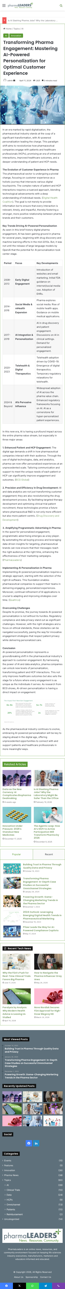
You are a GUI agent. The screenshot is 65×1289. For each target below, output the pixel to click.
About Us (18, 1277)
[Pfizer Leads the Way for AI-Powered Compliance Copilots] (12, 931)
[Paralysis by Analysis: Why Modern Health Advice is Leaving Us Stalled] (17, 996)
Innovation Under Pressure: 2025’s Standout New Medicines (13, 830)
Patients (11, 1209)
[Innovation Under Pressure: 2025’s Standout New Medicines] (17, 815)
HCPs (9, 1199)
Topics (16, 28)
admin (10, 80)
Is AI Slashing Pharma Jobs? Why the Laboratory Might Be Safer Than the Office (46, 794)
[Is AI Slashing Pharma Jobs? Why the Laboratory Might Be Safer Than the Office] (48, 778)
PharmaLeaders (12, 559)
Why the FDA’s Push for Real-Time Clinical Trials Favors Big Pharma (17, 976)
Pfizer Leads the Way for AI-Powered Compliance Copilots (41, 929)
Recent (49, 854)
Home (8, 28)
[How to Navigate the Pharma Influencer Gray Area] (48, 962)
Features (8, 1165)
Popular (16, 854)
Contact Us (45, 1277)
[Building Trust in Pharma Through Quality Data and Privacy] (12, 869)
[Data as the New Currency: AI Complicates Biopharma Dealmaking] (17, 778)
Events (7, 1160)
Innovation (16, 35)
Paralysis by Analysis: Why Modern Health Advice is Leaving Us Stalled (15, 1012)
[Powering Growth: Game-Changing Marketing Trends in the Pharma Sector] (12, 901)
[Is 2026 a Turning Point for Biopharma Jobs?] (53, 1121)
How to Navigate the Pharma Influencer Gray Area (48, 976)
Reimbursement (15, 1214)
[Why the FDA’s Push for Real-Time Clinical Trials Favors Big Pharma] (17, 962)
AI (22, 28)
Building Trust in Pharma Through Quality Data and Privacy (42, 866)
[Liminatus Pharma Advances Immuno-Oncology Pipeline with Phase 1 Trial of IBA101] (32, 1121)
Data (9, 1194)
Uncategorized (11, 1219)
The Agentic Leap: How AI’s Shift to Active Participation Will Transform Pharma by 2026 (47, 831)
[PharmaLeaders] (20, 5)
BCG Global (22, 479)
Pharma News (11, 1175)
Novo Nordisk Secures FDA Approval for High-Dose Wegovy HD (47, 1011)
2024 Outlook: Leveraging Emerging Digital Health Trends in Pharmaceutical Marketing (42, 915)
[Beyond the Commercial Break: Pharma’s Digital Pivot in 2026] (53, 1108)
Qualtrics (14, 599)
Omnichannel (13, 1204)
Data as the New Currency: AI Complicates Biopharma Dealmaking (17, 794)
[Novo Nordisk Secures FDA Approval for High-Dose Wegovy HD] (48, 996)
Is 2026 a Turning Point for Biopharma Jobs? (30, 20)
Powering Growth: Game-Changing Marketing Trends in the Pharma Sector (40, 900)
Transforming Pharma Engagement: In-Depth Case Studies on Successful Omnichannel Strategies (39, 883)
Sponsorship (32, 1277)
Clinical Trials (13, 1190)
